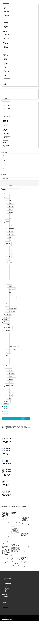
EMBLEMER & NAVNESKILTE (5, 121)
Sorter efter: (4, 435)
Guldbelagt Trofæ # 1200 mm (6, 485)
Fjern (5, 406)
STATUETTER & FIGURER (6, 54)
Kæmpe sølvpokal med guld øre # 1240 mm (6, 495)
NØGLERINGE (5, 115)
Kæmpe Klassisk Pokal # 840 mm (7, 442)
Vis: (14, 435)
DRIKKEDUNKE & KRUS (6, 146)
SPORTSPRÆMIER (6, 6)
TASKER (4, 142)
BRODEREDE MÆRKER (5, 130)
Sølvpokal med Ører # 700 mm (7, 454)
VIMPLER (4, 75)
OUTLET (4, 80)
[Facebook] (4, 610)
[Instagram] (4, 612)
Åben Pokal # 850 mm (7, 463)
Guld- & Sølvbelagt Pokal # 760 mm (6, 475)
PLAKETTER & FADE (5, 64)
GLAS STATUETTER (5, 43)
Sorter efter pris (5, 408)
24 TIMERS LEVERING (5, 84)
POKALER (4, 19)
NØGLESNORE (5, 102)
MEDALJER (5, 31)
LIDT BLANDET (5, 140)
